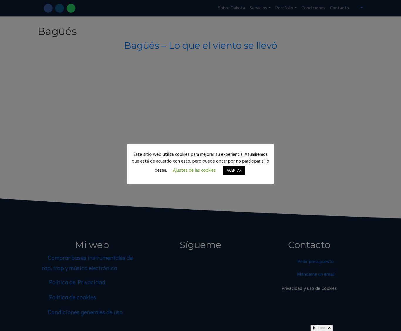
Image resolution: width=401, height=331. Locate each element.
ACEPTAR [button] (234, 171)
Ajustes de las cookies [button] (194, 170)
